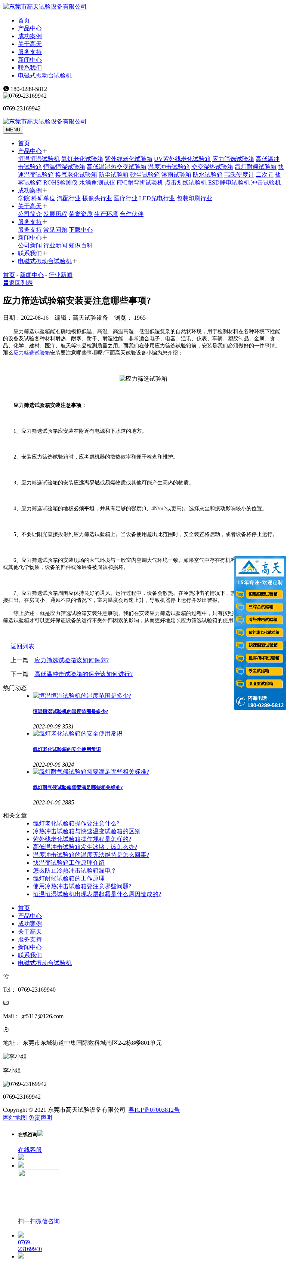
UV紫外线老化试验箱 (182, 159)
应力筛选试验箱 (233, 159)
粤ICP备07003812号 (154, 1110)
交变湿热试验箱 (212, 167)
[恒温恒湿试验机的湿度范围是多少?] (158, 696)
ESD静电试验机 (229, 182)
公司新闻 (30, 245)
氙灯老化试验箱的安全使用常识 (67, 749)
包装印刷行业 (194, 198)
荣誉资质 (81, 214)
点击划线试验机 (186, 182)
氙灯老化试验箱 (82, 159)
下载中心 (81, 229)
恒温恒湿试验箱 (64, 167)
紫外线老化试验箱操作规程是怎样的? (82, 839)
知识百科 (81, 245)
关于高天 (30, 44)
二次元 (265, 174)
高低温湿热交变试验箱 (116, 167)
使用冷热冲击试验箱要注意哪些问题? (82, 886)
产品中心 (30, 28)
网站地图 (15, 1117)
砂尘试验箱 (145, 174)
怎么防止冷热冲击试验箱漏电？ (75, 870)
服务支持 (30, 52)
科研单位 (43, 198)
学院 (24, 198)
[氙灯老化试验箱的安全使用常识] (158, 734)
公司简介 (30, 214)
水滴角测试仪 (97, 182)
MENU (13, 130)
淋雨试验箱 (176, 174)
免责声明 (40, 1117)
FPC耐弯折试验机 (140, 182)
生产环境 (106, 214)
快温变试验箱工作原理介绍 (69, 862)
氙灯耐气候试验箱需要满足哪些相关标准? (78, 787)
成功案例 (30, 36)
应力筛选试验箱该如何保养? (71, 660)
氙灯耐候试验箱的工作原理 (69, 878)
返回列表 (21, 283)
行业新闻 (55, 245)
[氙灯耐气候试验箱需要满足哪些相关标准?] (158, 772)
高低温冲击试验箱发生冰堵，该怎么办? (85, 847)
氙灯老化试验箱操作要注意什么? (76, 823)
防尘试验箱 (114, 174)
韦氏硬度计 (239, 174)
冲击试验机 (266, 182)
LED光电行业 (157, 198)
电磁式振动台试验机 (45, 75)
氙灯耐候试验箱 (256, 167)
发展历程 (55, 214)
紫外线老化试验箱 (128, 159)
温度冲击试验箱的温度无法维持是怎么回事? (91, 855)
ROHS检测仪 (60, 182)
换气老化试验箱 (76, 174)
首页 (24, 20)
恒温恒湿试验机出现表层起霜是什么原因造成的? (97, 894)
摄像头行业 (97, 198)
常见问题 (55, 229)
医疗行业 (126, 198)
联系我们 (30, 67)
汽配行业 (69, 198)
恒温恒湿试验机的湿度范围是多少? (70, 711)
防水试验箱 (208, 174)
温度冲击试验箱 (169, 167)
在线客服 (30, 1150)
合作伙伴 (132, 214)
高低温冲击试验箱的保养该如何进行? (83, 674)
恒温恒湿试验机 (39, 159)
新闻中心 (30, 60)
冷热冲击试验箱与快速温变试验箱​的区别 (87, 831)
